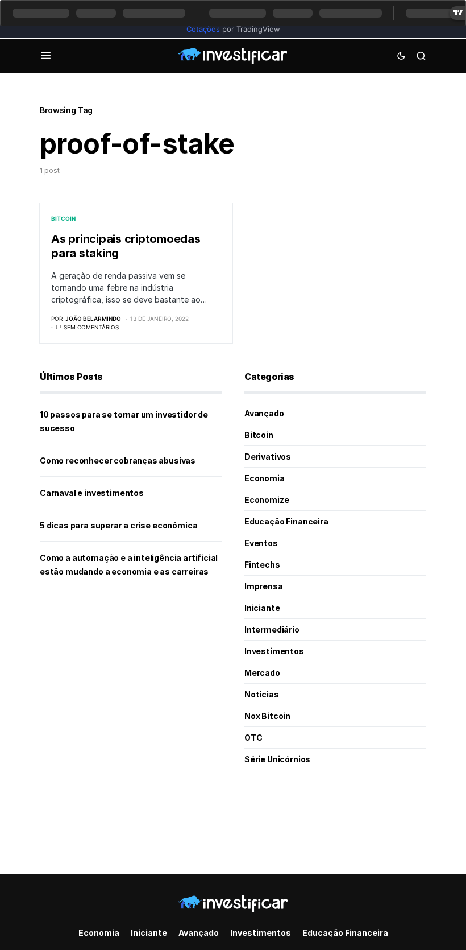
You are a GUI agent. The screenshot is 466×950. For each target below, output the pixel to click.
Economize (266, 500)
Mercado (262, 673)
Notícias (261, 694)
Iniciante (262, 608)
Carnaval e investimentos (92, 493)
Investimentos (274, 651)
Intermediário (271, 629)
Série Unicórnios (277, 759)
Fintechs (262, 564)
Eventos (261, 543)
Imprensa (263, 586)
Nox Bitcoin (267, 716)
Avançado (264, 413)
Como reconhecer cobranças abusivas (117, 460)
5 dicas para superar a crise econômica (118, 525)
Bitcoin (63, 218)
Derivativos (267, 456)
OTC (253, 737)
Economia (264, 478)
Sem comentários (91, 327)
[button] (46, 56)
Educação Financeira (286, 521)
